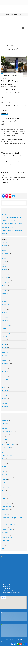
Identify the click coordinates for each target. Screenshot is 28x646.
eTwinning (4, 474)
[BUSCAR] (2, 203)
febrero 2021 (5, 376)
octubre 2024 (5, 277)
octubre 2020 (5, 382)
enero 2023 (5, 323)
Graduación (5, 485)
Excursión (4, 479)
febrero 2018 (5, 409)
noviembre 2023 (6, 301)
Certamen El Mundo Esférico (9, 444)
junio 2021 (4, 366)
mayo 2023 (4, 312)
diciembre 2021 (5, 355)
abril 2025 (4, 266)
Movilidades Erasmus (7, 506)
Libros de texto (5, 495)
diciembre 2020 (6, 379)
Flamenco (4, 482)
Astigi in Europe (6, 425)
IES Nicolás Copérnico (8, 105)
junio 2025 (4, 261)
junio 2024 (4, 282)
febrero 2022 (5, 349)
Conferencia (5, 452)
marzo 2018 (5, 406)
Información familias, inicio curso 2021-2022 (11, 121)
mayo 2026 (4, 245)
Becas (3, 436)
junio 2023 (4, 309)
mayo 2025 (4, 264)
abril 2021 (4, 371)
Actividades (5, 420)
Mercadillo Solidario (7, 503)
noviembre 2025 (6, 255)
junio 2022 (4, 339)
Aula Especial (5, 428)
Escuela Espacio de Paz (8, 468)
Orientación (8, 107)
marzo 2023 (5, 317)
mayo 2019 (4, 398)
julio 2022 (4, 336)
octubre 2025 (5, 258)
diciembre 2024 (6, 274)
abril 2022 (4, 344)
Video (3, 545)
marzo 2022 (5, 347)
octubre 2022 (5, 331)
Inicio (15, 105)
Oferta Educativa (18, 108)
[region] (14, 28)
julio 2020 (4, 384)
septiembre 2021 (6, 363)
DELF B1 (4, 460)
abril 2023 (4, 315)
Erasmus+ (4, 466)
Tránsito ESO (14, 107)
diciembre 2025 (6, 253)
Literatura (4, 498)
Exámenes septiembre (7, 477)
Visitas (3, 548)
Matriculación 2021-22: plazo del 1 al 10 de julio (11, 156)
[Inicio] (3, 14)
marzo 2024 (5, 290)
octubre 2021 (5, 360)
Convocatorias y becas (7, 455)
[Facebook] (3, 195)
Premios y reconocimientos (8, 524)
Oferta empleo (5, 511)
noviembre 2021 (6, 357)
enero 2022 (5, 352)
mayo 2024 (4, 285)
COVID (3, 458)
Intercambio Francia (7, 493)
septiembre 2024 (6, 280)
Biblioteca (4, 439)
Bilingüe (4, 442)
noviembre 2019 (6, 392)
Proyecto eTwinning (7, 529)
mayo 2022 (4, 341)
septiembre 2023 (6, 306)
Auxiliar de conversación (8, 431)
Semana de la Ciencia (7, 537)
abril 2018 (4, 403)
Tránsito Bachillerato (13, 145)
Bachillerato (8, 137)
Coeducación (5, 450)
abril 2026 (4, 247)
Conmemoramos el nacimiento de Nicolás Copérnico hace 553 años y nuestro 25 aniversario (12, 232)
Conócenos (4, 641)
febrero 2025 (5, 272)
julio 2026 (4, 242)
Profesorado (5, 527)
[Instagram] (6, 195)
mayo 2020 (5, 387)
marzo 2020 (5, 390)
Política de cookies (14, 641)
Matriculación (19, 105)
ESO (2, 105)
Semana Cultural (6, 535)
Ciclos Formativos (16, 137)
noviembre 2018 (6, 400)
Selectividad (5, 532)
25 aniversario (5, 417)
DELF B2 (4, 463)
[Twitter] (13, 196)
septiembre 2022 (6, 333)
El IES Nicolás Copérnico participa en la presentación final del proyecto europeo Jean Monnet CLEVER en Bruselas (13, 219)
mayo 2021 (4, 368)
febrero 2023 (5, 320)
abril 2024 (4, 288)
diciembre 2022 (6, 325)
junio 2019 (4, 395)
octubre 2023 (5, 304)
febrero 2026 (5, 250)
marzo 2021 (5, 374)
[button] (2, 28)
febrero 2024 (5, 293)
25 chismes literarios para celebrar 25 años (12, 223)
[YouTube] (10, 195)
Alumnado (3, 137)
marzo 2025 (5, 269)
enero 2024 (5, 296)
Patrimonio (4, 521)
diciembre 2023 (6, 298)
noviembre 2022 (6, 328)
